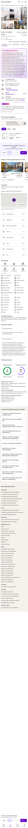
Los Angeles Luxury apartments (8, 503)
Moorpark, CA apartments (7, 568)
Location (23, 44)
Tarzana (3, 537)
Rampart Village (4, 539)
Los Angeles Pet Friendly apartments (9, 505)
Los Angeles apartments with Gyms (9, 494)
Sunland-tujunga (5, 544)
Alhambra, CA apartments (7, 579)
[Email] (19, 2)
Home (2, 5)
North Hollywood (5, 528)
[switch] (14, 123)
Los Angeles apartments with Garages (10, 492)
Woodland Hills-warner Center (8, 533)
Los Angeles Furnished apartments (9, 500)
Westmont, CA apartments (7, 573)
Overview (4, 44)
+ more (22, 100)
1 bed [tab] (9, 128)
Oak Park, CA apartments (7, 560)
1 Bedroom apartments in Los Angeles (10, 519)
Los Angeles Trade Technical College (9, 594)
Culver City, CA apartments (7, 553)
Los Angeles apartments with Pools (9, 496)
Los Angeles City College (7, 591)
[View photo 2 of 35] (7, 25)
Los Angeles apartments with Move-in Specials (12, 512)
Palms (26, 5)
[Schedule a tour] (25, 2)
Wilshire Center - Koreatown (8, 531)
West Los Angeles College (7, 598)
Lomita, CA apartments (6, 557)
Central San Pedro (5, 535)
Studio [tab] (4, 128)
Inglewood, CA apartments (7, 581)
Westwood (3, 542)
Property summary (10, 50)
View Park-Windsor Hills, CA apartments (10, 577)
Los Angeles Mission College (7, 602)
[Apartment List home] (6, 2)
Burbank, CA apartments (7, 555)
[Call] (22, 2)
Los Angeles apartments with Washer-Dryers (11, 498)
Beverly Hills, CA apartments (7, 549)
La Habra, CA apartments (7, 562)
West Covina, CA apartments (8, 566)
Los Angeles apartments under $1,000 (10, 510)
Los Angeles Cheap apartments (8, 514)
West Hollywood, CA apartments (8, 551)
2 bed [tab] (14, 128)
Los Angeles (21, 5)
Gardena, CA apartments (7, 570)
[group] (12, 167)
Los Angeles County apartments (8, 586)
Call (25, 93)
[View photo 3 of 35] (20, 25)
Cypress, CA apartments (7, 575)
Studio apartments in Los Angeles (9, 521)
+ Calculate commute (11, 89)
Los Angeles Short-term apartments (9, 607)
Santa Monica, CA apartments (8, 564)
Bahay (4, 173)
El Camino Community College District (10, 596)
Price (9, 44)
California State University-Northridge (10, 600)
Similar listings (15, 44)
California (6, 5)
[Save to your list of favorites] (24, 9)
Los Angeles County (14, 5)
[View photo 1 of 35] (14, 14)
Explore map (21, 204)
